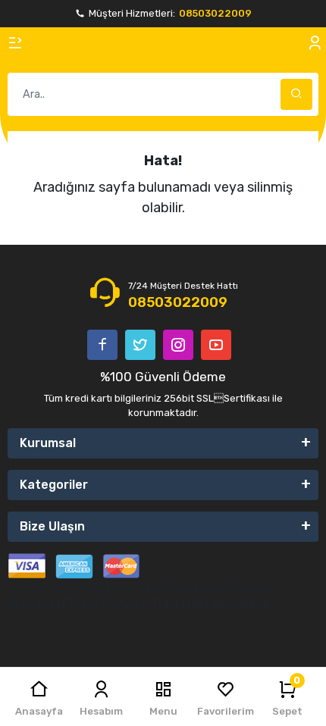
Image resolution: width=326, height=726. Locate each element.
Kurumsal (48, 443)
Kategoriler (54, 484)
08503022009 (215, 13)
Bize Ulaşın (52, 526)
